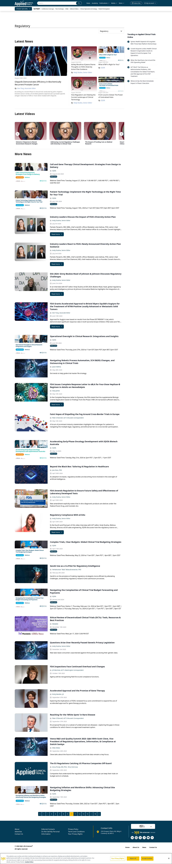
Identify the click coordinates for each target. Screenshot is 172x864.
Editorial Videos (74, 9)
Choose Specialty (22, 9)
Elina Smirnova (73, 767)
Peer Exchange (59, 9)
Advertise (18, 831)
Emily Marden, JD (58, 694)
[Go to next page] (99, 814)
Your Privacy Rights (75, 834)
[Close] (169, 858)
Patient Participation (104, 9)
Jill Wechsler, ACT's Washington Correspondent (68, 670)
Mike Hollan (56, 748)
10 (71, 814)
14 (87, 814)
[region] (86, 858)
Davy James (56, 391)
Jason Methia (56, 367)
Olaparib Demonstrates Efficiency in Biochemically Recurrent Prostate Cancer (38, 83)
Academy (95, 3)
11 (75, 814)
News (88, 3)
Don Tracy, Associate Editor (61, 313)
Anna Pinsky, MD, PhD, (59, 767)
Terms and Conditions (76, 831)
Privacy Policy (73, 829)
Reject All (133, 858)
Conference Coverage (48, 9)
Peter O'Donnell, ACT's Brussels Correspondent (68, 418)
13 (83, 814)
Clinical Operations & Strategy (88, 9)
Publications (103, 3)
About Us (136, 847)
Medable (55, 624)
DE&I (66, 9)
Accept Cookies (147, 858)
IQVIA (54, 171)
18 (95, 814)
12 (79, 814)
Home (127, 847)
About (17, 829)
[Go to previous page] (40, 814)
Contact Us (19, 834)
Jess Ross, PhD (57, 470)
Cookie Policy (29, 862)
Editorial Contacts (48, 829)
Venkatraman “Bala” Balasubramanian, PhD (66, 569)
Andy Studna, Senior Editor (61, 220)
